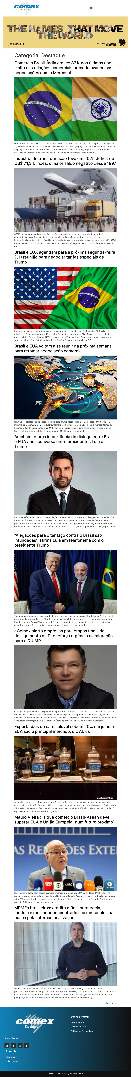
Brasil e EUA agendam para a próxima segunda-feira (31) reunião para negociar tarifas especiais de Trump (64, 257)
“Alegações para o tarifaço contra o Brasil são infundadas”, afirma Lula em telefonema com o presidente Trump (59, 540)
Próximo (111, 1003)
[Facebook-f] (26, 1045)
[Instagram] (20, 1045)
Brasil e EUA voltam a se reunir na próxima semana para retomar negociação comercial (63, 348)
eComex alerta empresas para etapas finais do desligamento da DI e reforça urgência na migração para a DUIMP (63, 635)
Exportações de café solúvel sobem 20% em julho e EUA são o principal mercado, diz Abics (64, 729)
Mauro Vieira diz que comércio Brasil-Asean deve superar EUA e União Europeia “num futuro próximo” (64, 819)
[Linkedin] (6, 1045)
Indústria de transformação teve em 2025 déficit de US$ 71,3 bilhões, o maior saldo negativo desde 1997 (65, 161)
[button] (91, 8)
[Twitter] (13, 1045)
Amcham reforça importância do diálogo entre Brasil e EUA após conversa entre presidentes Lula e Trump (64, 441)
